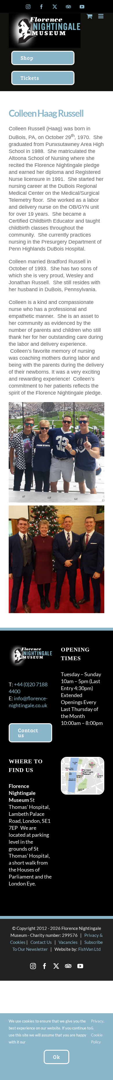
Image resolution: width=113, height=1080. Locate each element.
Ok (56, 1056)
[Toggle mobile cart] (89, 16)
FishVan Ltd (89, 949)
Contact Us (41, 942)
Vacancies (68, 942)
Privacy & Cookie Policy (97, 1031)
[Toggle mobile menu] (101, 16)
